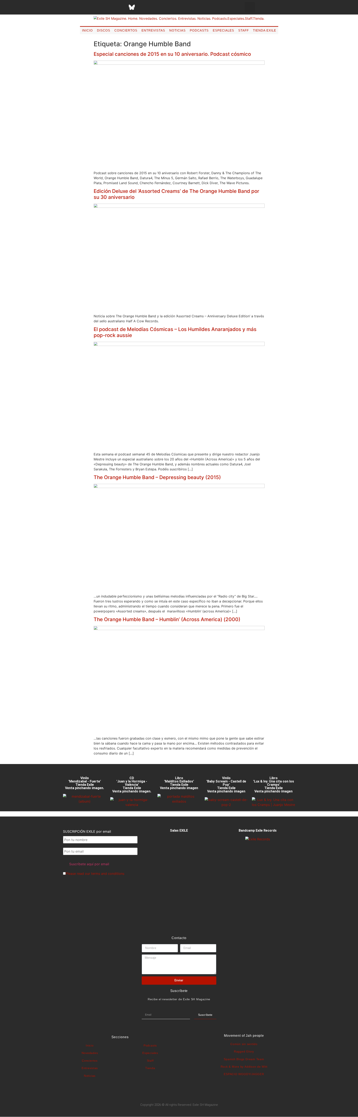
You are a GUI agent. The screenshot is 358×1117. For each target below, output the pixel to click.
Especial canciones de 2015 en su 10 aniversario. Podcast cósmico (172, 54)
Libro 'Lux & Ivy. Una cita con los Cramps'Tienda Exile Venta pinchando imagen (273, 784)
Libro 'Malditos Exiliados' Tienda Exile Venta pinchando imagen (179, 783)
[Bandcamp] (163, 7)
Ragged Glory (244, 1051)
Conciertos (125, 30)
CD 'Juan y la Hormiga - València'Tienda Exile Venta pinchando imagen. (131, 784)
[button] (250, 7)
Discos (103, 30)
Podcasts (199, 30)
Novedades (90, 1053)
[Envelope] (173, 7)
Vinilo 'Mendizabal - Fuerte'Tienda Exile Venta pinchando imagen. (84, 783)
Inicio (87, 30)
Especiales (223, 30)
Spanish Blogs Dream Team (244, 1059)
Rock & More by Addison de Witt (244, 1066)
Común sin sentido (244, 1044)
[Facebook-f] (90, 7)
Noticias (177, 30)
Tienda (150, 1068)
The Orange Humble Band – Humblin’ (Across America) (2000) (167, 619)
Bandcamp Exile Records (258, 830)
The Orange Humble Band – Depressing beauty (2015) (157, 477)
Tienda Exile (264, 30)
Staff (243, 30)
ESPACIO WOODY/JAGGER (244, 1074)
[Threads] (121, 7)
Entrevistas (153, 30)
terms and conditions (107, 873)
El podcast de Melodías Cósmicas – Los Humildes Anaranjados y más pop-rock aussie (175, 332)
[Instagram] (111, 7)
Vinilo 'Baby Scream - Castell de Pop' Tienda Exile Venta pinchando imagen (226, 784)
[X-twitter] (101, 7)
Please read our (95, 873)
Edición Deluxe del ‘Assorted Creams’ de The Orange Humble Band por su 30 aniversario (176, 194)
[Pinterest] (142, 7)
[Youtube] (152, 7)
